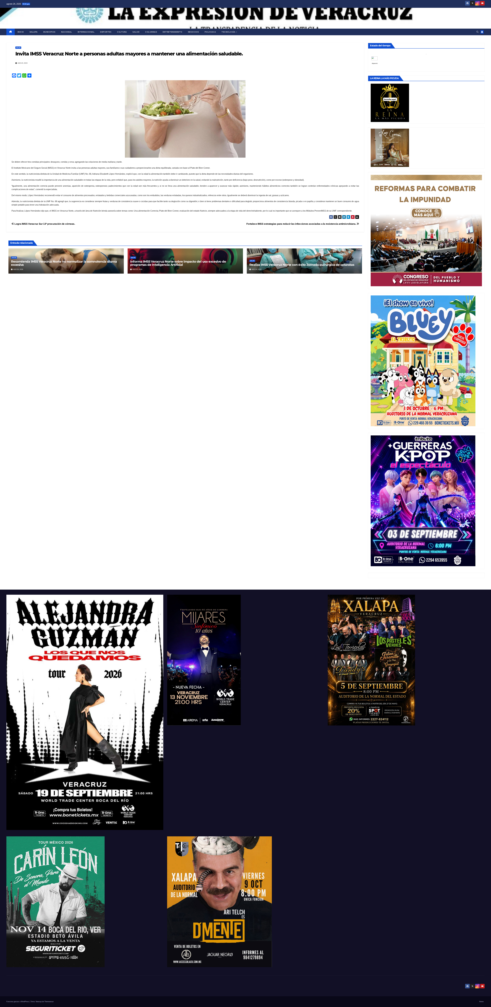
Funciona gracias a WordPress (18, 1002)
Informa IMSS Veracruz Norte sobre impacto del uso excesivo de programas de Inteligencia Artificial (178, 263)
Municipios (49, 32)
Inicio (21, 32)
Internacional (86, 32)
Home (481, 1002)
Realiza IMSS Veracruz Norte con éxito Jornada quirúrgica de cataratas (301, 265)
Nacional (66, 32)
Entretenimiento (172, 32)
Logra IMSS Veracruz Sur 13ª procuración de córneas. (44, 224)
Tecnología (228, 32)
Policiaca (210, 32)
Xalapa (34, 32)
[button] (477, 32)
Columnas (151, 32)
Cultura (122, 32)
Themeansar (49, 1002)
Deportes (105, 32)
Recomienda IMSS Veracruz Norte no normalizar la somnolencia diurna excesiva (64, 263)
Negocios (193, 32)
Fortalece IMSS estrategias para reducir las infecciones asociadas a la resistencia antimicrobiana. (301, 224)
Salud (136, 32)
